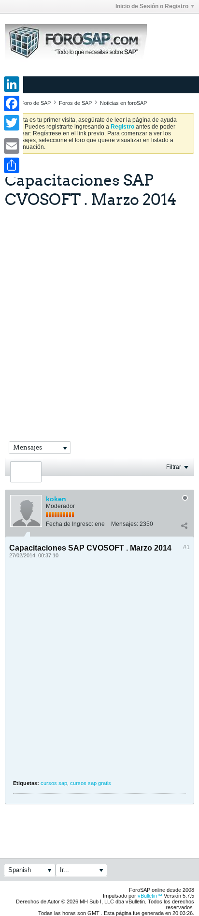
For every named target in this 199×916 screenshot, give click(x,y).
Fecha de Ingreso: (69, 524)
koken (56, 499)
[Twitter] (11, 122)
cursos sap (54, 783)
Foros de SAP (75, 103)
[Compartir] (184, 526)
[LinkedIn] (11, 84)
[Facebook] (11, 103)
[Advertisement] (99, 312)
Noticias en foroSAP (123, 103)
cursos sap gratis (90, 783)
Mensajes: (124, 524)
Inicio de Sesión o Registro (151, 6)
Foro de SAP (36, 103)
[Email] (11, 146)
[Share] (11, 165)
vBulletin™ (150, 896)
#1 (186, 547)
